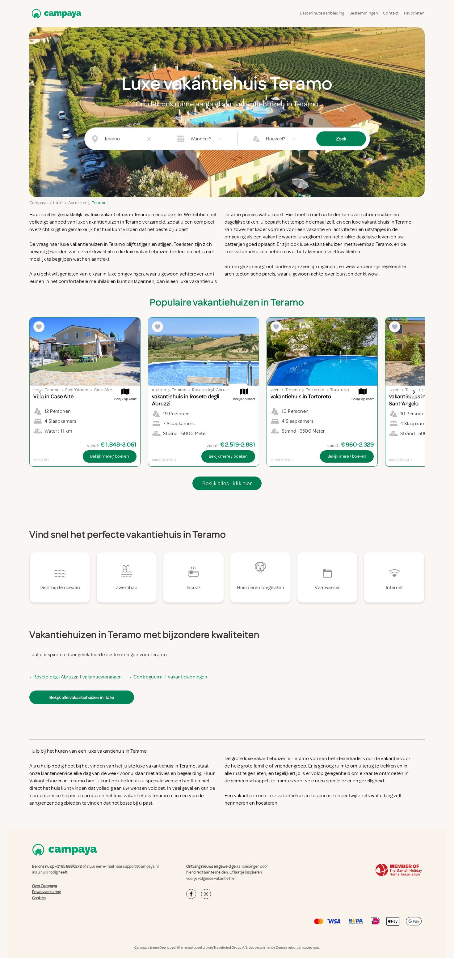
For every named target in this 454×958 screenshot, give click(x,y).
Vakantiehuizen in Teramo (57, 781)
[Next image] (413, 392)
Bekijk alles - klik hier (227, 483)
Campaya (38, 202)
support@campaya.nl (141, 866)
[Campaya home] (55, 13)
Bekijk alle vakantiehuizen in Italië (81, 697)
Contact (391, 13)
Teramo (99, 202)
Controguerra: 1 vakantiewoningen (170, 677)
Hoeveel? (275, 139)
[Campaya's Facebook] (191, 894)
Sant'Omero (77, 389)
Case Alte (103, 389)
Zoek (341, 139)
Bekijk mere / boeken (109, 456)
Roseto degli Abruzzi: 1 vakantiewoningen (77, 677)
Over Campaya (44, 885)
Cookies (39, 898)
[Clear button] (149, 139)
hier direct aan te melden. (207, 872)
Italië (57, 202)
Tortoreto (315, 389)
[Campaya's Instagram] (206, 894)
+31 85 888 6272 (68, 866)
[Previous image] (40, 392)
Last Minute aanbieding (322, 13)
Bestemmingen (363, 13)
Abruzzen (77, 202)
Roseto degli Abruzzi (211, 389)
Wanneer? (201, 139)
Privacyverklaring (46, 891)
